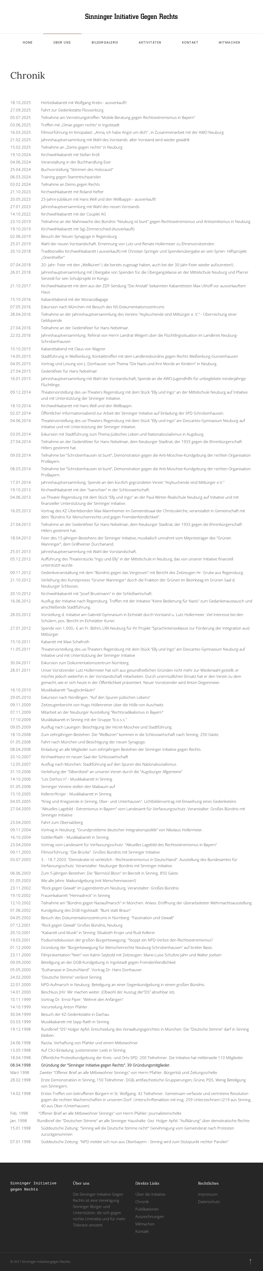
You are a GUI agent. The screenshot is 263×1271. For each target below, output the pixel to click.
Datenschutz (209, 1201)
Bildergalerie (105, 42)
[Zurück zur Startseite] (131, 16)
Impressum (208, 1194)
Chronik (142, 1201)
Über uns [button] (62, 42)
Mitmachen (229, 42)
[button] (250, 1262)
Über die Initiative (150, 1194)
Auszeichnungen (149, 1216)
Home (28, 42)
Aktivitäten (150, 42)
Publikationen (147, 1209)
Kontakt (190, 42)
